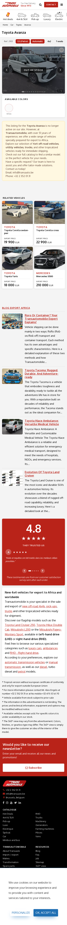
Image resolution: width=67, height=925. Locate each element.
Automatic (37, 41)
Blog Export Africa (16, 307)
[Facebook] (3, 802)
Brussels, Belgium (15, 797)
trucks (8, 611)
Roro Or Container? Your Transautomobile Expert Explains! (41, 319)
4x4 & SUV (21, 19)
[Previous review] (24, 571)
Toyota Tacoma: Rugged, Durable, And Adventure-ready (41, 374)
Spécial (6, 832)
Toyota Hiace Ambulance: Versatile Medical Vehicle (42, 422)
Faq (37, 854)
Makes (6, 858)
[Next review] (42, 571)
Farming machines (45, 828)
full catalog (28, 154)
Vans (38, 836)
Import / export (10, 854)
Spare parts (9, 866)
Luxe (5, 825)
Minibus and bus (11, 840)
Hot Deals (8, 813)
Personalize (21, 912)
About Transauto (11, 851)
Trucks (39, 817)
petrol (21, 671)
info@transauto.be (23, 172)
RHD (38, 813)
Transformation (11, 862)
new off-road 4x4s (33, 606)
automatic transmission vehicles (25, 662)
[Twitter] (15, 802)
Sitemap (40, 862)
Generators (42, 825)
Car (4, 836)
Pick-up (35, 19)
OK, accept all (46, 912)
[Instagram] (7, 802)
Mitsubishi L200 (21, 629)
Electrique (8, 828)
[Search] (40, 4)
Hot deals (8, 19)
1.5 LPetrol (22, 41)
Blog (38, 851)
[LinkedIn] (20, 802)
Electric (59, 19)
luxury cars (35, 648)
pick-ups (51, 606)
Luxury (47, 19)
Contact (51, 4)
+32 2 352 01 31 (22, 176)
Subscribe (35, 767)
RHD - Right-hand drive (24, 653)
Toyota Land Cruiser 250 (20, 625)
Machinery (41, 821)
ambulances (50, 648)
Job (37, 858)
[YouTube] (11, 802)
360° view (41, 866)
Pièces (39, 832)
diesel (43, 667)
